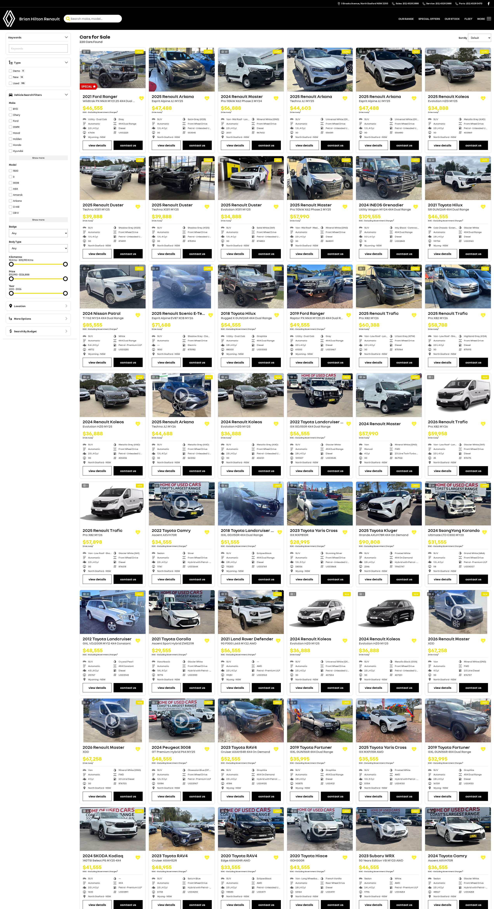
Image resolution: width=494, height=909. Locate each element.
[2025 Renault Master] (320, 178)
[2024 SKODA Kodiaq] (113, 829)
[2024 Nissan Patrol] (113, 286)
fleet (468, 18)
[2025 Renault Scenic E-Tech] (182, 286)
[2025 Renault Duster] (113, 178)
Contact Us (128, 145)
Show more (38, 157)
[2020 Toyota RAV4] (251, 829)
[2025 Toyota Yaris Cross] (389, 720)
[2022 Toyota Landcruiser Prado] (320, 395)
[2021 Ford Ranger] (113, 70)
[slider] (11, 264)
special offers (429, 18)
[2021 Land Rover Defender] (251, 612)
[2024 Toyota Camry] (458, 829)
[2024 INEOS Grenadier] (389, 178)
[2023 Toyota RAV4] (251, 720)
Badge (13, 226)
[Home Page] (9, 18)
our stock (452, 18)
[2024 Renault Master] (251, 70)
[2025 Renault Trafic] (389, 286)
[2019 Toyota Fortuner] (320, 720)
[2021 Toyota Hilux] (458, 178)
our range (406, 18)
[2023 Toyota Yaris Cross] (320, 503)
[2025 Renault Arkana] (182, 70)
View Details (97, 145)
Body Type (15, 241)
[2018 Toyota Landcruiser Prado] (251, 503)
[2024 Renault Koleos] (113, 395)
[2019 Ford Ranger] (320, 286)
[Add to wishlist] (141, 98)
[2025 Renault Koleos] (458, 70)
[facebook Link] (488, 3)
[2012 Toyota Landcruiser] (113, 612)
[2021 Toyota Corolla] (182, 612)
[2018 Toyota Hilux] (251, 286)
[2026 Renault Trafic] (458, 395)
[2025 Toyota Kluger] (389, 503)
